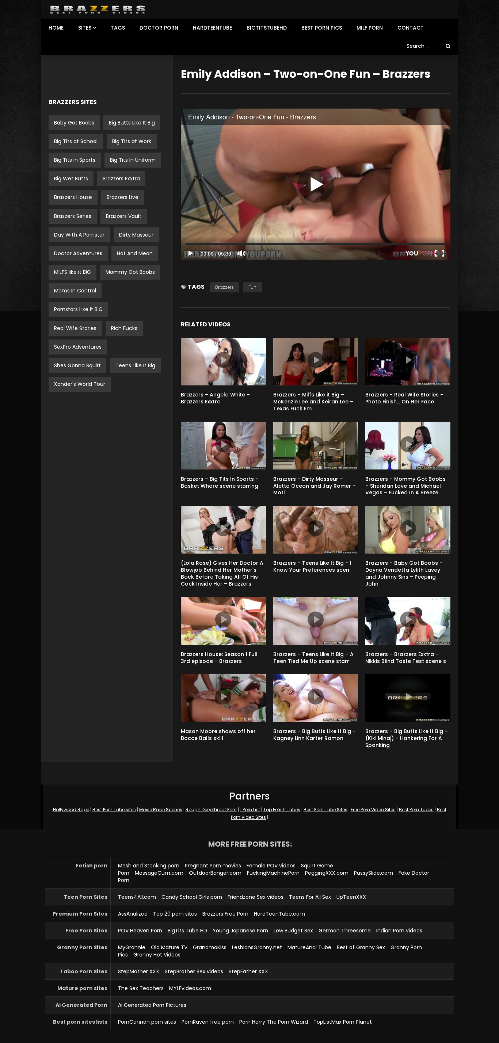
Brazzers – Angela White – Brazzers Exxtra (215, 398)
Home (56, 27)
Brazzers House (73, 197)
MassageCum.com (159, 873)
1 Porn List (250, 809)
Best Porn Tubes (416, 809)
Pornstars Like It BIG (78, 309)
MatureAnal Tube (309, 947)
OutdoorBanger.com (215, 873)
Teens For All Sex (310, 897)
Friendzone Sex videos (255, 897)
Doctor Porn (159, 27)
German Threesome (345, 930)
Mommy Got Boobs (130, 272)
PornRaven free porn (208, 1021)
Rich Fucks (124, 328)
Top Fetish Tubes (281, 809)
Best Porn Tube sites (114, 809)
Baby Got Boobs (74, 122)
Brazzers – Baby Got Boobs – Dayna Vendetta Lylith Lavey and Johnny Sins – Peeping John (404, 573)
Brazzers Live (122, 197)
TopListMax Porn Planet (342, 1021)
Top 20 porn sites (175, 913)
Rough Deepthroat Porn (211, 809)
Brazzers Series (72, 216)
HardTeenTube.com (279, 913)
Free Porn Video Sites (373, 809)
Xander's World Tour (79, 384)
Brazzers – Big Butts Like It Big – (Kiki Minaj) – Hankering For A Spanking (406, 738)
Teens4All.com (137, 897)
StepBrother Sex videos (194, 971)
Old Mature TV (169, 947)
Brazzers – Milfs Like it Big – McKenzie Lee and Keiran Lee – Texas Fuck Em (313, 401)
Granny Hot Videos (156, 954)
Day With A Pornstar (79, 234)
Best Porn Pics (321, 27)
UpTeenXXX (351, 897)
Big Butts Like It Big (132, 122)
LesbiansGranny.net (257, 947)
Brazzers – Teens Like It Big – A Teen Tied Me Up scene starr (313, 658)
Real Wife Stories (75, 328)
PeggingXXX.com (326, 873)
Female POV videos (271, 865)
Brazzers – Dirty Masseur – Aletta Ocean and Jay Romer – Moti (314, 485)
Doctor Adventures (78, 253)
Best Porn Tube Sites (325, 809)
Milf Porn (370, 27)
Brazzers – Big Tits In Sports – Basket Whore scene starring (220, 482)
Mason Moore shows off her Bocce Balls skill (218, 735)
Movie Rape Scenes (160, 809)
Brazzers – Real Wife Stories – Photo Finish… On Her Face (404, 398)
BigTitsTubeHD (267, 27)
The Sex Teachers (141, 988)
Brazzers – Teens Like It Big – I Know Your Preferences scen (312, 566)
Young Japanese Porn (240, 930)
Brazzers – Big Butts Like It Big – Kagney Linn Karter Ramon (314, 735)
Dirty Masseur (136, 234)
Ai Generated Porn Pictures (152, 1005)
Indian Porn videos (399, 930)
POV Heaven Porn (140, 930)
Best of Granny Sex (361, 947)
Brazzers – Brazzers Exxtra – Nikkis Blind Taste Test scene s (405, 658)
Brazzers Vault (123, 216)
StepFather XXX (248, 971)
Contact (410, 27)
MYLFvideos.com (190, 988)
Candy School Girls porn (191, 897)
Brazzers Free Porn (225, 913)
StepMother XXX (138, 971)
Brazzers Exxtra (121, 178)
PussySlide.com (373, 873)
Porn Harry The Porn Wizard (273, 1021)
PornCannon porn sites (147, 1021)
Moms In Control (75, 290)
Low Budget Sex (293, 930)
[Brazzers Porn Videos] (98, 9)
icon (223, 360)
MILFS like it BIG (72, 272)
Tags (118, 27)
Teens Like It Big (135, 365)
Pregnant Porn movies (213, 865)
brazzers (224, 287)
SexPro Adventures (78, 346)
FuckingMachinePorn (273, 873)
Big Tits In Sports (74, 160)
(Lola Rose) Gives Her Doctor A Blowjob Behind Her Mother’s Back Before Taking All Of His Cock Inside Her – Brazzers (222, 573)
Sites (84, 27)
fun (252, 287)
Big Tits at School (76, 141)
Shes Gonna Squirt (77, 365)
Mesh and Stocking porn (148, 865)
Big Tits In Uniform (133, 160)
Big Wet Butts (71, 178)
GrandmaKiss (209, 947)
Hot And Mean (135, 253)
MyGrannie (131, 947)
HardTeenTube (212, 27)
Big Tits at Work (131, 141)
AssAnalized (133, 913)
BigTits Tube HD (187, 930)
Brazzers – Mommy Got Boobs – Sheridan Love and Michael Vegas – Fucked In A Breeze (405, 485)
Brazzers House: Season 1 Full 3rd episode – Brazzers (219, 658)
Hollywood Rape (71, 809)
